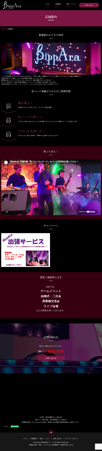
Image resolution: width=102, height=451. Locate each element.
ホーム (48, 5)
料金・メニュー (71, 5)
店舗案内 (58, 5)
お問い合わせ (89, 5)
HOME (3, 29)
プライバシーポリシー (71, 438)
